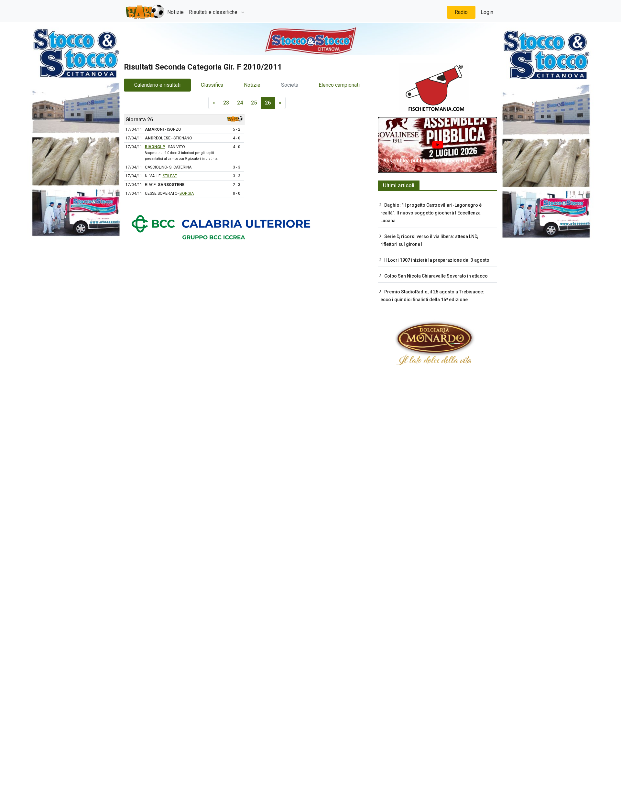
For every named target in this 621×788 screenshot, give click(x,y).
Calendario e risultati (157, 85)
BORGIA (187, 193)
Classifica (212, 85)
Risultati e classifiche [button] (214, 12)
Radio (461, 12)
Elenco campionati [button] (339, 85)
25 (254, 103)
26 (268, 103)
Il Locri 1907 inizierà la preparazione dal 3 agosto (436, 260)
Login (487, 12)
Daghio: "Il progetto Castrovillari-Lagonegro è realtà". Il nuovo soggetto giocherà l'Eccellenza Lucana (431, 212)
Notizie (175, 12)
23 (226, 103)
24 (240, 103)
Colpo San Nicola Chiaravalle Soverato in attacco (436, 276)
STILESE (170, 176)
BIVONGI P (155, 147)
